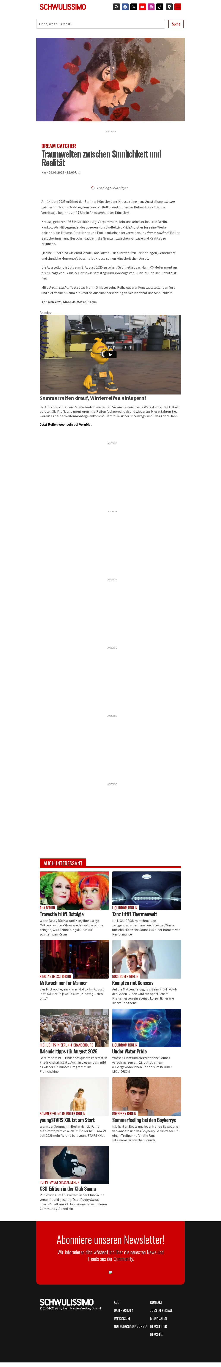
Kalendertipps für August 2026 (68, 1051)
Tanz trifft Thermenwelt (134, 914)
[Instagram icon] (150, 6)
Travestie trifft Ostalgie (62, 914)
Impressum (122, 1318)
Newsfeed (157, 1334)
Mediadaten (158, 1318)
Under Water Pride (129, 1051)
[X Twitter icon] (133, 6)
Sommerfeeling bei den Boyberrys (144, 1120)
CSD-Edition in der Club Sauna (68, 1188)
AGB (116, 1302)
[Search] (115, 6)
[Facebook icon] (124, 6)
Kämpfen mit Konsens (132, 982)
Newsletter (158, 1326)
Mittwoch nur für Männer (63, 982)
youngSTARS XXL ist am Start (67, 1120)
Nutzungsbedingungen (129, 1326)
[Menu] (177, 6)
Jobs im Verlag (161, 1310)
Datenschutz (123, 1310)
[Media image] (74, 890)
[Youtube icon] (141, 6)
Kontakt (156, 1302)
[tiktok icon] (159, 6)
